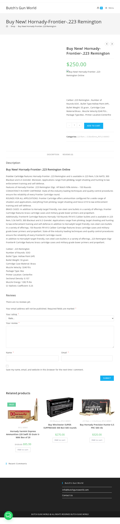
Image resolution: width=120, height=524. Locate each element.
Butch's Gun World (21, 7)
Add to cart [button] (23, 449)
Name (10, 352)
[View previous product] (107, 44)
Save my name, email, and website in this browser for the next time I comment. (45, 369)
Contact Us (67, 495)
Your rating (12, 314)
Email (65, 352)
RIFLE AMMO (103, 136)
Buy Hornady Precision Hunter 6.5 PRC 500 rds (97, 426)
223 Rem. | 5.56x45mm (87, 136)
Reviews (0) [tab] (68, 154)
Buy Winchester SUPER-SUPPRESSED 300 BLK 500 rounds (60, 426)
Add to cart (93, 126)
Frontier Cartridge (15, 176)
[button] (8, 515)
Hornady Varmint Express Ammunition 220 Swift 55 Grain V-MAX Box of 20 (23, 434)
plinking (70, 180)
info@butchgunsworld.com (75, 489)
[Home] (7, 26)
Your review (12, 323)
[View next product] (112, 44)
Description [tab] (53, 154)
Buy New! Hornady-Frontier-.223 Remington (37, 26)
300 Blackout (55, 421)
